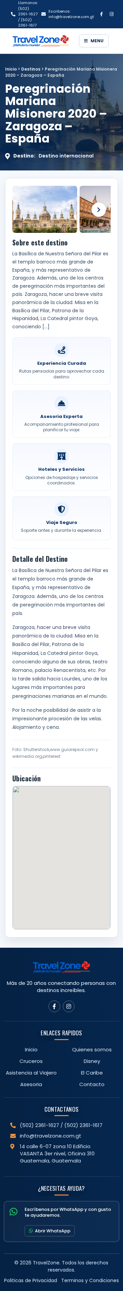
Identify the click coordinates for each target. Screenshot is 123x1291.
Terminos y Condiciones (90, 1280)
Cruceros (31, 1061)
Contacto (92, 1084)
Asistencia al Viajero (31, 1072)
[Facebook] (101, 14)
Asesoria (31, 1084)
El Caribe (92, 1072)
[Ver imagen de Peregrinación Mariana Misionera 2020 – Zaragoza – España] (44, 209)
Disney (92, 1061)
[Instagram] (111, 14)
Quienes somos (92, 1049)
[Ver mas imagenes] (99, 209)
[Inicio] (43, 41)
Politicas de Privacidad (30, 1280)
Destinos (30, 69)
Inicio (11, 69)
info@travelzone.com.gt (50, 1135)
